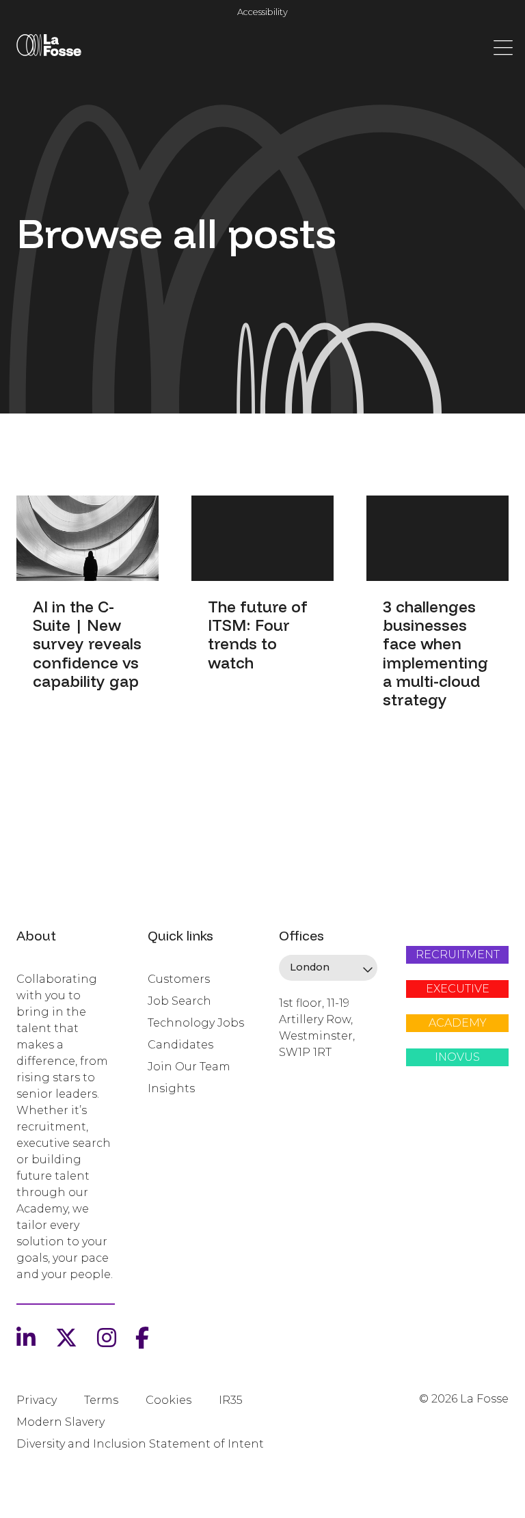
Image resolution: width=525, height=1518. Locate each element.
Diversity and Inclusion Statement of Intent (140, 1443)
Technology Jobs (196, 1022)
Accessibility (262, 12)
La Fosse (48, 48)
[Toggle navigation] (503, 46)
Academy (458, 1022)
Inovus (457, 1057)
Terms (101, 1400)
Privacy (36, 1400)
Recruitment (458, 954)
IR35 (231, 1400)
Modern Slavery (60, 1421)
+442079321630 (319, 1099)
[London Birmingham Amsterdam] (328, 968)
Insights (171, 1088)
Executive (457, 988)
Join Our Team (189, 1066)
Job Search (179, 1000)
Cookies (168, 1400)
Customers (179, 979)
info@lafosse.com (325, 1076)
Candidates (180, 1044)
